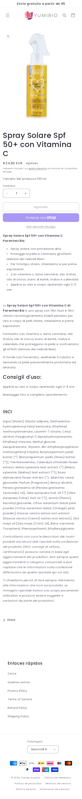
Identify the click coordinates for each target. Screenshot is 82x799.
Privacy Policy (17, 691)
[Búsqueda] (64, 15)
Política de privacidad (28, 783)
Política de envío (26, 789)
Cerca (12, 673)
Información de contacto (55, 789)
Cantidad (9, 186)
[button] (7, 15)
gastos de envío (38, 168)
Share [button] (11, 620)
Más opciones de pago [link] (41, 226)
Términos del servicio (58, 783)
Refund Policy (17, 708)
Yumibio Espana (30, 777)
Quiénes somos (19, 682)
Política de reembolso (58, 777)
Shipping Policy (18, 716)
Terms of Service (20, 699)
